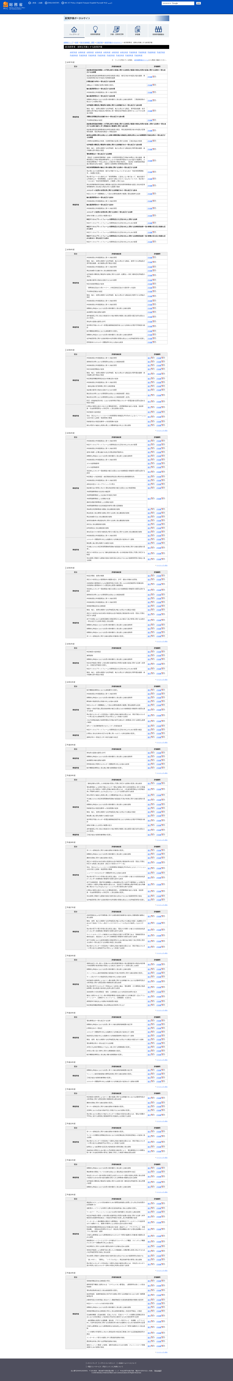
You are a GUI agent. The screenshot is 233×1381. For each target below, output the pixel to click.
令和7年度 (73, 52)
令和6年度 (81, 52)
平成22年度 (111, 55)
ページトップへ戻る (162, 430)
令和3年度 (106, 52)
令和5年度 (90, 52)
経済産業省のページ (141, 60)
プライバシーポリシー (108, 1363)
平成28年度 (152, 52)
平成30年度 (133, 52)
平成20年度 (129, 55)
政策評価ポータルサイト (113, 42)
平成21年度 (120, 55)
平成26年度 (74, 55)
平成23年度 (101, 55)
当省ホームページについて (127, 1363)
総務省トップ (68, 42)
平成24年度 (92, 55)
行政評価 (99, 42)
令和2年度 (115, 52)
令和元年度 (124, 52)
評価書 (150, 77)
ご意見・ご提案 (36, 3)
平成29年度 (142, 52)
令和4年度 (98, 52)
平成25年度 (83, 55)
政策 (76, 42)
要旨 (149, 358)
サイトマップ (92, 1363)
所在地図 (158, 1371)
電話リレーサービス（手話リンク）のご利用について (105, 1366)
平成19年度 (138, 55)
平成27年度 (161, 52)
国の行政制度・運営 (87, 42)
